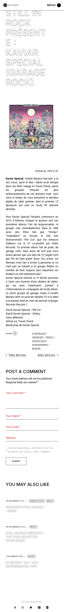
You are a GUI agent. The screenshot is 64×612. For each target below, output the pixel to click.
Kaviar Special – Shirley (26, 313)
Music (50, 501)
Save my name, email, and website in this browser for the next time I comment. (31, 450)
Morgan (36, 348)
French (49, 337)
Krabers (10, 273)
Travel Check (42, 186)
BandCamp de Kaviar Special (22, 325)
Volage (27, 186)
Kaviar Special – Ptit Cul (27, 309)
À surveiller (39, 333)
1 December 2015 (14, 556)
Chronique (37, 337)
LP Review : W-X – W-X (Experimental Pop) (22, 564)
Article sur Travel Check (19, 321)
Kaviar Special (14, 178)
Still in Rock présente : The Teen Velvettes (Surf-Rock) (25, 536)
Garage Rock (39, 341)
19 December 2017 (15, 501)
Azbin (55, 243)
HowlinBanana (40, 345)
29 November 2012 (15, 527)
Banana (38, 178)
